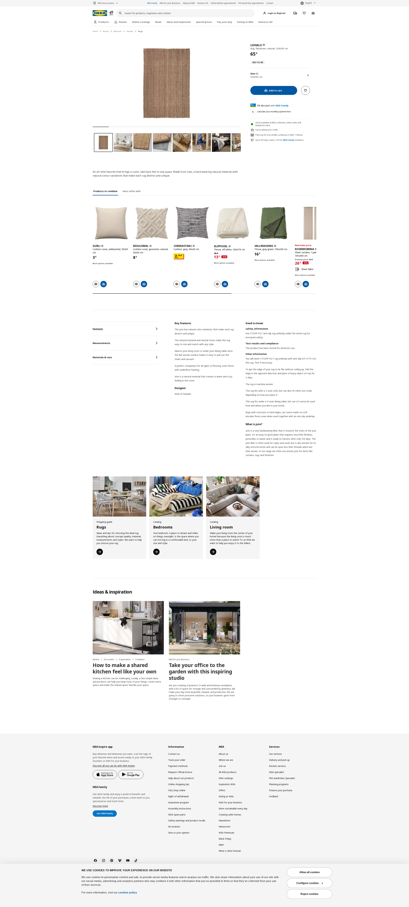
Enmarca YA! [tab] (266, 21)
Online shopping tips (178, 784)
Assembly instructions (179, 808)
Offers (222, 790)
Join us (222, 766)
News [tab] (158, 21)
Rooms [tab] (123, 21)
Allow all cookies (309, 872)
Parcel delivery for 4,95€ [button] (266, 129)
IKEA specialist (276, 772)
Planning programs (279, 784)
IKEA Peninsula (226, 832)
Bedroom (118, 31)
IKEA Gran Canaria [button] (106, 3)
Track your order (176, 759)
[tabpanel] (245, 393)
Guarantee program (178, 802)
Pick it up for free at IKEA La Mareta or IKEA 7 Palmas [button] (279, 135)
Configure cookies (307, 883)
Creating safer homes (230, 814)
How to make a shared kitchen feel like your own (124, 668)
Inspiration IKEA (227, 784)
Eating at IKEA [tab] (245, 21)
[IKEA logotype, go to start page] (100, 13)
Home (95, 31)
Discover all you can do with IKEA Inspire (114, 765)
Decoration (109, 659)
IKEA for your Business (170, 3)
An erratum (174, 826)
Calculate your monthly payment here (274, 111)
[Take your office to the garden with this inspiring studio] (204, 627)
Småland (273, 796)
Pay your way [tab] (224, 21)
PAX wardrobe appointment (251, 3)
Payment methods (178, 766)
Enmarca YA (203, 3)
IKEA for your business (230, 802)
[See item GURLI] (111, 223)
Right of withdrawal (178, 796)
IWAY (221, 844)
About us (223, 753)
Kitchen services (277, 766)
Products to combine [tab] (105, 191)
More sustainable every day (233, 808)
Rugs (140, 31)
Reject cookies (309, 894)
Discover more (100, 805)
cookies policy (127, 892)
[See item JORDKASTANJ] (192, 223)
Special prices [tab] (204, 21)
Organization (125, 659)
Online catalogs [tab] (141, 21)
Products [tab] (103, 21)
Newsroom (224, 826)
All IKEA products (227, 772)
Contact (269, 3)
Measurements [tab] (101, 343)
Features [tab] (98, 328)
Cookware (140, 659)
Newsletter (224, 820)
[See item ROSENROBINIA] (313, 223)
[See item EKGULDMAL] (151, 223)
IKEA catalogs (226, 778)
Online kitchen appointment (223, 3)
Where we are (226, 759)
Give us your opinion (178, 832)
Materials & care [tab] (102, 357)
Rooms (106, 31)
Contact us (174, 753)
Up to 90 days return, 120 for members (279, 140)
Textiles (130, 31)
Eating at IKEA (189, 3)
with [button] (273, 105)
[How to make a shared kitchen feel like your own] (128, 627)
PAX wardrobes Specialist (282, 778)
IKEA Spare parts (177, 814)
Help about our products (181, 778)
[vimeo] (119, 860)
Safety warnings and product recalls (186, 820)
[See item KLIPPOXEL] (232, 223)
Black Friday (225, 838)
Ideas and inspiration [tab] (179, 21)
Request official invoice (180, 772)
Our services (275, 753)
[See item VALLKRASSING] (273, 223)
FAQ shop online (176, 790)
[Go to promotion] (115, 13)
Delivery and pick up (279, 759)
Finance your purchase (280, 790)
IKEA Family (152, 3)
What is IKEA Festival (230, 850)
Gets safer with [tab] (132, 191)
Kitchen (96, 659)
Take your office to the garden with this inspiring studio (200, 671)
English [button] (308, 3)
